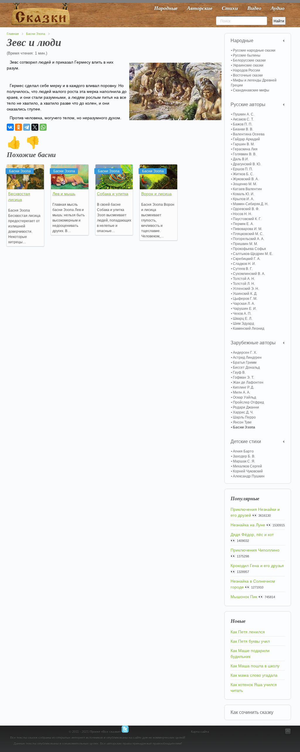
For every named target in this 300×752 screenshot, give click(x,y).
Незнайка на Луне (248, 525)
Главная (13, 33)
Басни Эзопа (35, 33)
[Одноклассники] (18, 127)
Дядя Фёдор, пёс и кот (252, 534)
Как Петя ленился (248, 631)
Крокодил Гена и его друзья (257, 565)
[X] (34, 127)
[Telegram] (26, 127)
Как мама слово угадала (254, 675)
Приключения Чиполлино (255, 550)
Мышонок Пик (244, 596)
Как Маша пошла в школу (255, 665)
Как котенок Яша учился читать (254, 687)
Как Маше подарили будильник (250, 653)
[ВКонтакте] (10, 127)
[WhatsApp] (43, 127)
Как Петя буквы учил (250, 641)
